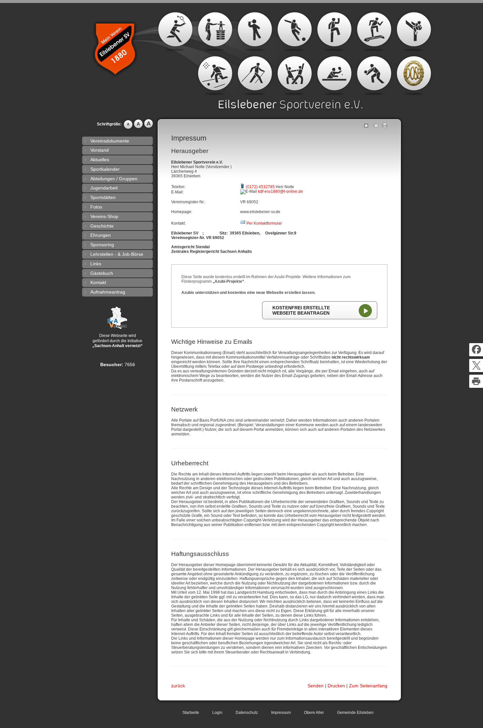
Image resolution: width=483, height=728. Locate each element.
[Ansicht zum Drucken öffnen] (384, 126)
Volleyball (374, 76)
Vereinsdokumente (109, 140)
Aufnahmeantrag (107, 292)
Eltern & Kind (215, 32)
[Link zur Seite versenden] (375, 126)
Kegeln (215, 76)
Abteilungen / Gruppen (113, 178)
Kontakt (98, 282)
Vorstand (99, 150)
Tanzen (294, 76)
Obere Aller (314, 712)
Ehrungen (100, 235)
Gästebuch (101, 273)
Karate (414, 32)
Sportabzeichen (414, 76)
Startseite (190, 712)
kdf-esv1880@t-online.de (280, 191)
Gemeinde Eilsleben (355, 712)
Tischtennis (334, 76)
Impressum (281, 712)
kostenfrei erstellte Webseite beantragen (301, 310)
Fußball (294, 32)
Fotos (96, 207)
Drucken (336, 685)
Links (95, 263)
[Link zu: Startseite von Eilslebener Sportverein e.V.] (118, 54)
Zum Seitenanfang (368, 685)
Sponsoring (102, 244)
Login (217, 712)
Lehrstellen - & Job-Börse (116, 254)
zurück (178, 685)
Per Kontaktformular (264, 223)
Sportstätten (103, 197)
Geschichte (102, 226)
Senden (316, 685)
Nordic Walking (255, 76)
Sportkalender (105, 169)
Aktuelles (99, 159)
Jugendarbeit (104, 187)
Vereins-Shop (104, 216)
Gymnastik (334, 32)
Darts (255, 32)
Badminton (175, 32)
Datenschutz (247, 712)
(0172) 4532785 (260, 187)
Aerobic (374, 32)
